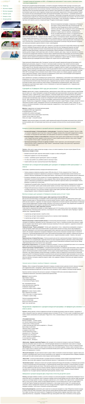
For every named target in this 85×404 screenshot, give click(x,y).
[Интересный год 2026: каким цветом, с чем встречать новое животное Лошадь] (5, 2)
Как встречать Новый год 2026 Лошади (10, 48)
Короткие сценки (7, 13)
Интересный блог (7, 19)
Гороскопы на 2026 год (8, 29)
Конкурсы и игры (7, 16)
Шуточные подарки (7, 8)
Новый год (5, 5)
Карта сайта (42, 402)
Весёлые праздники (8, 11)
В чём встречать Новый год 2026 (9, 58)
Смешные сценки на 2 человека (9, 38)
